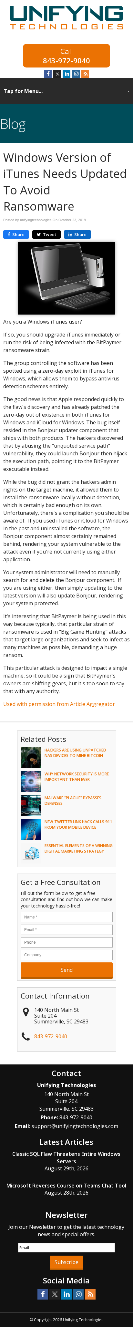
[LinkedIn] (66, 74)
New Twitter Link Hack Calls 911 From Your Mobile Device (78, 824)
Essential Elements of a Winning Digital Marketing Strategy (79, 848)
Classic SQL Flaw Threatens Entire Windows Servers (66, 1157)
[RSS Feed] (85, 74)
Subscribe (66, 1262)
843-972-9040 (66, 60)
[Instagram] (76, 74)
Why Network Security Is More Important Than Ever (77, 776)
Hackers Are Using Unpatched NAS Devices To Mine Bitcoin (75, 752)
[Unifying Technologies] (66, 30)
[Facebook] (48, 74)
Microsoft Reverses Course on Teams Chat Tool (66, 1185)
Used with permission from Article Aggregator (59, 704)
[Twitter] (57, 74)
